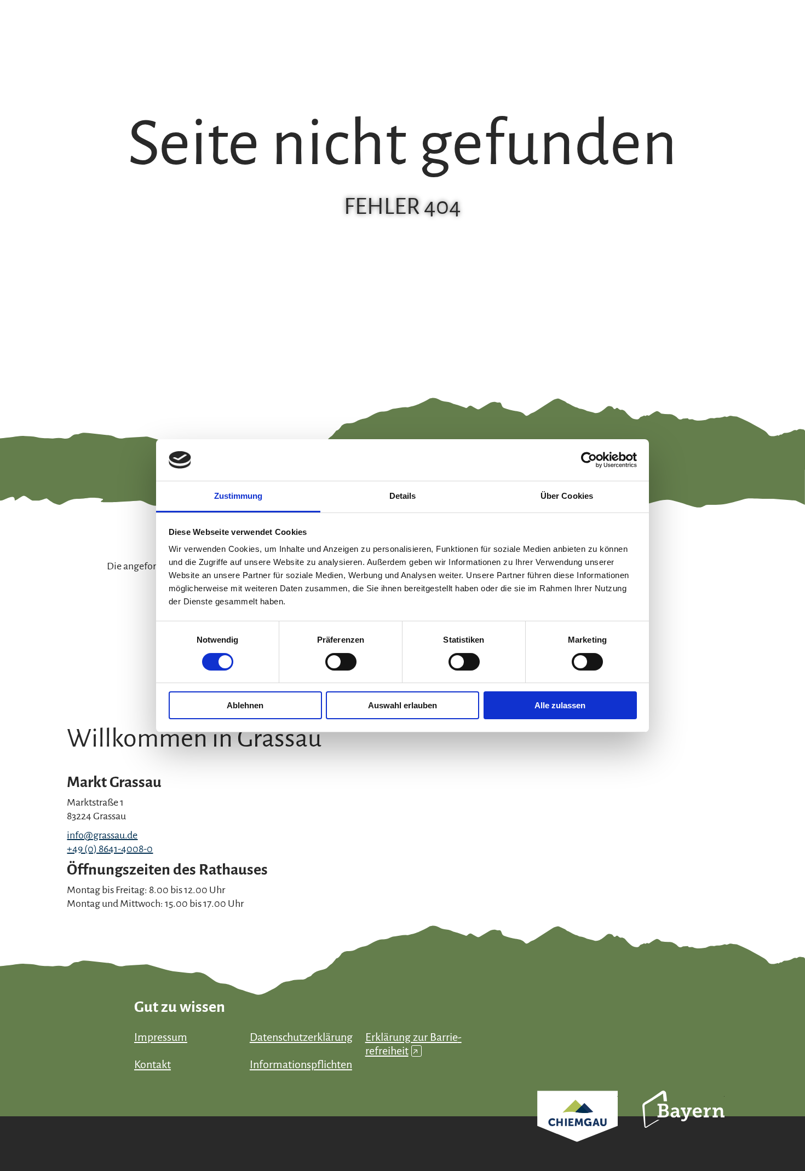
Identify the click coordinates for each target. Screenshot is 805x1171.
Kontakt (152, 1064)
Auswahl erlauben (402, 705)
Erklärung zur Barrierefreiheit (413, 1044)
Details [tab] (402, 495)
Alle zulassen (559, 705)
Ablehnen (245, 705)
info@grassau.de (102, 835)
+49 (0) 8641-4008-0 (110, 848)
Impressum (160, 1037)
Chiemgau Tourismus (577, 1131)
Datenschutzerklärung (301, 1037)
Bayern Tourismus (683, 1124)
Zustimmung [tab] (238, 495)
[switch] (341, 662)
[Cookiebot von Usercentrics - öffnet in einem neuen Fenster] (589, 460)
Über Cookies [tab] (566, 495)
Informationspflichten (301, 1064)
